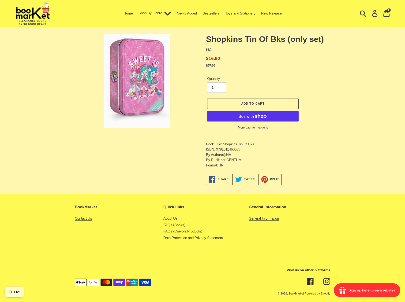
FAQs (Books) (174, 225)
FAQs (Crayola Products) (182, 231)
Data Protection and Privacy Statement (193, 238)
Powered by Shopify (317, 293)
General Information (264, 218)
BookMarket (296, 293)
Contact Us (83, 218)
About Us (170, 218)
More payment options (253, 127)
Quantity (213, 79)
